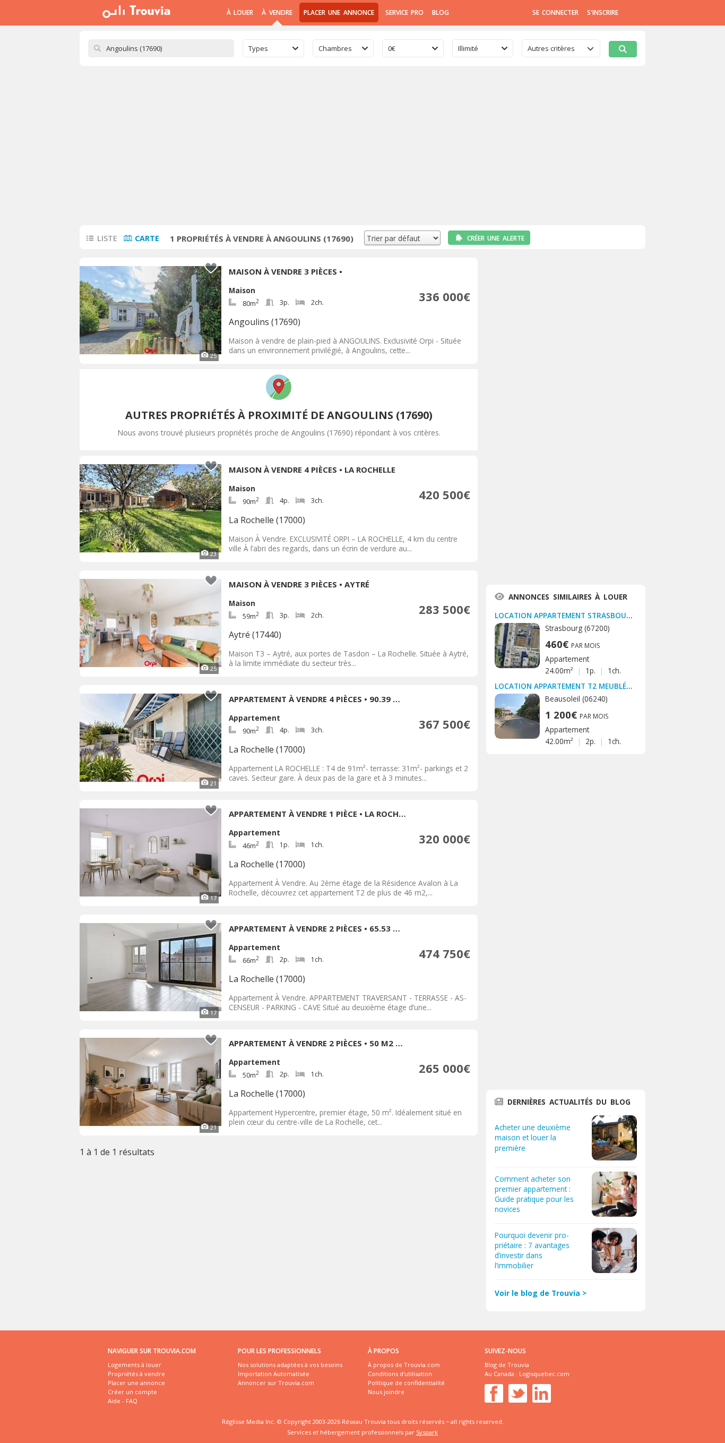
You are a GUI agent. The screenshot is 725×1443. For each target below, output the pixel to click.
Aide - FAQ (122, 1401)
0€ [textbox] (391, 48)
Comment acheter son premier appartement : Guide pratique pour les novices (534, 1194)
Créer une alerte (495, 238)
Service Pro (404, 12)
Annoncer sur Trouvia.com (276, 1383)
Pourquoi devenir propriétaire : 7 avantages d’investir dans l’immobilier (532, 1250)
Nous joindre (386, 1392)
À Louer (240, 12)
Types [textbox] (258, 48)
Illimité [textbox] (468, 48)
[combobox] (273, 48)
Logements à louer (134, 1365)
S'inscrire (602, 12)
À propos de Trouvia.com (404, 1365)
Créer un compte (132, 1392)
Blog (440, 12)
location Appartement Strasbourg (565, 615)
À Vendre (277, 12)
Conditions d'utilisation (400, 1374)
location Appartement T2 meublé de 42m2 (577, 686)
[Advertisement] (362, 145)
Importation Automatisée (273, 1374)
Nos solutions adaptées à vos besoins (290, 1365)
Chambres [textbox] (335, 48)
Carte (147, 238)
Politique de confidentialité (406, 1383)
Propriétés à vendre (136, 1374)
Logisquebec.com (544, 1374)
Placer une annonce (339, 12)
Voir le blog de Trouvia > (540, 1293)
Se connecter (555, 12)
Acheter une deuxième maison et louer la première (533, 1137)
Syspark (427, 1432)
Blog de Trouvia (507, 1365)
